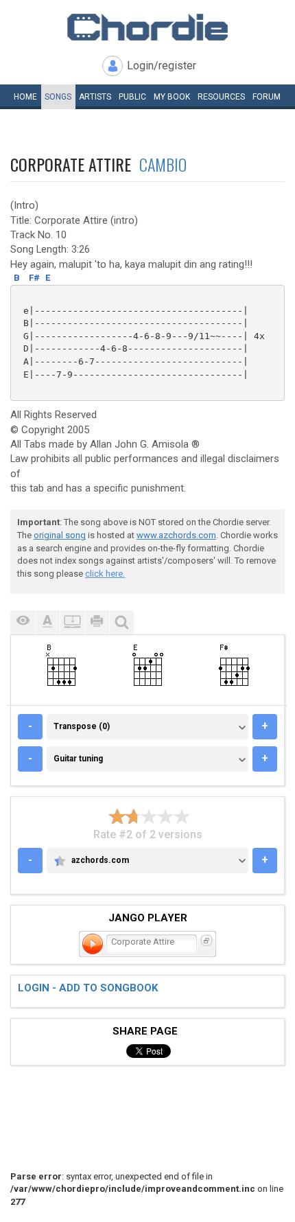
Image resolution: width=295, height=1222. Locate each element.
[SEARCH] (121, 622)
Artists (95, 97)
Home (25, 97)
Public (132, 97)
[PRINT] (96, 622)
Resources (221, 97)
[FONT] (47, 622)
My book (172, 97)
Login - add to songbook (88, 988)
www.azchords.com (176, 535)
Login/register (161, 65)
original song (60, 535)
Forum (266, 97)
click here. (105, 573)
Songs (58, 97)
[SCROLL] (72, 622)
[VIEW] (22, 622)
